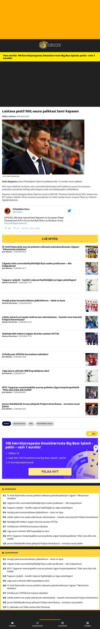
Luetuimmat (11, 552)
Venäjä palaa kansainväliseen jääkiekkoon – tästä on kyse (33, 300)
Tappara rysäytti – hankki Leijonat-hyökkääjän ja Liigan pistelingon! (39, 279)
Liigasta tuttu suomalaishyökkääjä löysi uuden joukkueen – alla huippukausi (36, 264)
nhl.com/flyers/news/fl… (16, 223)
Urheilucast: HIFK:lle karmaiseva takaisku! (25, 354)
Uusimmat (10, 489)
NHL (31, 423)
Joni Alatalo (7, 251)
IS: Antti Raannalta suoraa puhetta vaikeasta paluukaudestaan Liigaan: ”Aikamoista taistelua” (40, 248)
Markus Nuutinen (9, 282)
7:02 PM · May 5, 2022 (30, 228)
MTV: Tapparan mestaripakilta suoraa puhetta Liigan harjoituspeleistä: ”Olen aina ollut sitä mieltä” (40, 388)
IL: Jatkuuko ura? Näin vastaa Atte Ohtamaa (28, 607)
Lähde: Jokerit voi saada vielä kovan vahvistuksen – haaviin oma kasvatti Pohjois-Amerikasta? (42, 318)
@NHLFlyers (18, 212)
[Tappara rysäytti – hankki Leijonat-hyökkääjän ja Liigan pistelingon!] (91, 285)
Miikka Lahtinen (9, 116)
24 (18, 228)
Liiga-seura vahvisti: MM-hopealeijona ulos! (25, 370)
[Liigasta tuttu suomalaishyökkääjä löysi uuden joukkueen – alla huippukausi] (91, 268)
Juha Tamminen (13, 176)
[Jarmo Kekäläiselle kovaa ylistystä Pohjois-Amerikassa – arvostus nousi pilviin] (91, 409)
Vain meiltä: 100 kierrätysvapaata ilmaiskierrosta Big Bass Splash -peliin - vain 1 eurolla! (49, 57)
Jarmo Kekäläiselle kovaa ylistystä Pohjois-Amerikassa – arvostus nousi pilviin (41, 405)
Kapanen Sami (19, 423)
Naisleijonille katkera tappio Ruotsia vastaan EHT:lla (30, 333)
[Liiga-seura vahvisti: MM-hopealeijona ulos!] (91, 376)
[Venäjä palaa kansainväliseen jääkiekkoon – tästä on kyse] (91, 305)
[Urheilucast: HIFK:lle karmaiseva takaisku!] (91, 359)
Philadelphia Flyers (44, 423)
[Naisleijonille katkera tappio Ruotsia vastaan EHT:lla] (91, 338)
